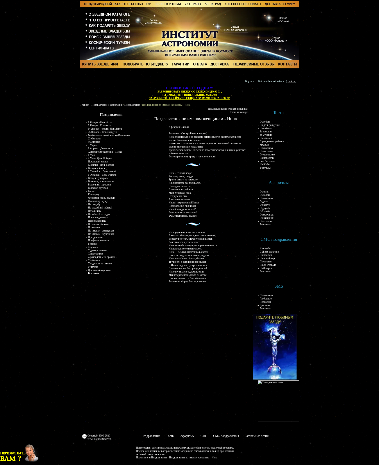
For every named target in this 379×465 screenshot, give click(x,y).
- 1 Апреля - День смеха (99, 148)
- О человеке (265, 221)
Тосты (170, 436)
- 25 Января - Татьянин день (101, 132)
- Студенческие (266, 154)
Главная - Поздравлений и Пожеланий (101, 104)
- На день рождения (269, 124)
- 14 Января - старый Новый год (104, 128)
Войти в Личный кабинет (271, 81)
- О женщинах (266, 217)
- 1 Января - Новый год (99, 122)
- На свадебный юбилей (99, 207)
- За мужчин (265, 134)
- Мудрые (263, 144)
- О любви (264, 121)
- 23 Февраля (93, 138)
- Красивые (264, 305)
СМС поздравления (226, 436)
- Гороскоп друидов (97, 187)
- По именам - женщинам (100, 230)
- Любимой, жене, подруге (100, 197)
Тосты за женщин (238, 112)
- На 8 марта (265, 268)
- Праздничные (94, 237)
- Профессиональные (97, 240)
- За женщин (265, 131)
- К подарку (92, 194)
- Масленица (93, 141)
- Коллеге (91, 191)
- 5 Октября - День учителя (101, 174)
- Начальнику (93, 210)
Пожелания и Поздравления (152, 457)
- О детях (263, 201)
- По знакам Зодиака (97, 224)
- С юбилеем (93, 260)
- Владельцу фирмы (97, 178)
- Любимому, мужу (97, 201)
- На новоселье (266, 157)
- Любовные (265, 298)
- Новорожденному (97, 217)
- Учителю (92, 266)
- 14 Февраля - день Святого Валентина (108, 135)
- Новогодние (265, 151)
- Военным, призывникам (100, 181)
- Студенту (92, 247)
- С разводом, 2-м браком (100, 256)
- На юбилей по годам (98, 214)
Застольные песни (257, 436)
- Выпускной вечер (96, 168)
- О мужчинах (266, 214)
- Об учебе (264, 211)
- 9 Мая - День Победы (99, 158)
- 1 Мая (90, 155)
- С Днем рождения (268, 251)
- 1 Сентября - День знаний (101, 171)
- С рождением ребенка (271, 141)
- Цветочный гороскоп (98, 270)
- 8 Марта (91, 145)
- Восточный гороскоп (98, 184)
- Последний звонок (97, 161)
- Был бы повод (266, 161)
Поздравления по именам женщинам (228, 108)
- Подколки (264, 301)
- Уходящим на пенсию (99, 263)
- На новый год (266, 258)
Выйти (291, 81)
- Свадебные (265, 128)
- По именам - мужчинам (100, 233)
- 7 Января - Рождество (99, 125)
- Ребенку (91, 243)
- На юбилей (265, 138)
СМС (203, 436)
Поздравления (132, 104)
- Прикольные (265, 148)
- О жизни (263, 191)
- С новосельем (94, 253)
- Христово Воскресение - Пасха (104, 151)
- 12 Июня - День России (100, 164)
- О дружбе (264, 208)
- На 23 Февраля (267, 264)
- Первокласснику (96, 220)
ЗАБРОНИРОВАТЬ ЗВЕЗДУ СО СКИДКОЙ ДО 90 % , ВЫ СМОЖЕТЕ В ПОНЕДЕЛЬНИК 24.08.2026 (189, 93)
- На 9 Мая (264, 164)
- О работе (264, 204)
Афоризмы (187, 436)
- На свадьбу (93, 204)
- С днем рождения (96, 250)
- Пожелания (93, 227)
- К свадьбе (264, 248)
